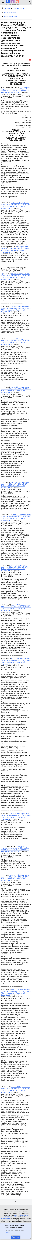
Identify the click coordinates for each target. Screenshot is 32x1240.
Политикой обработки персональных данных (16, 1216)
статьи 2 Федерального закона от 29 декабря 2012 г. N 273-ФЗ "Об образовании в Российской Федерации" (16, 568)
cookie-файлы (5, 1218)
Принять (15, 1237)
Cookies (7, 1232)
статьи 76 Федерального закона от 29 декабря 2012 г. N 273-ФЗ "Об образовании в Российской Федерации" (16, 205)
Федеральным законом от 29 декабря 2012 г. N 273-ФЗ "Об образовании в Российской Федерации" (15, 249)
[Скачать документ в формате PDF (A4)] (30, 59)
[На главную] (12, 2)
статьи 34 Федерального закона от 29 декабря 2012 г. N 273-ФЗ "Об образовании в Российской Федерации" (15, 848)
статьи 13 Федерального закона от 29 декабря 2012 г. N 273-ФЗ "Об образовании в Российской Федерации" (15, 89)
